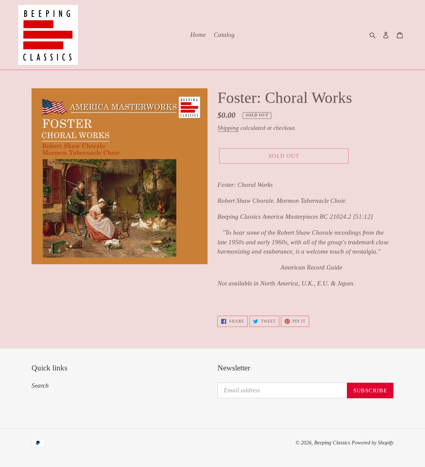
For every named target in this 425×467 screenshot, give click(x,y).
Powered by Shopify (372, 442)
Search (40, 385)
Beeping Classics (332, 442)
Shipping (228, 127)
